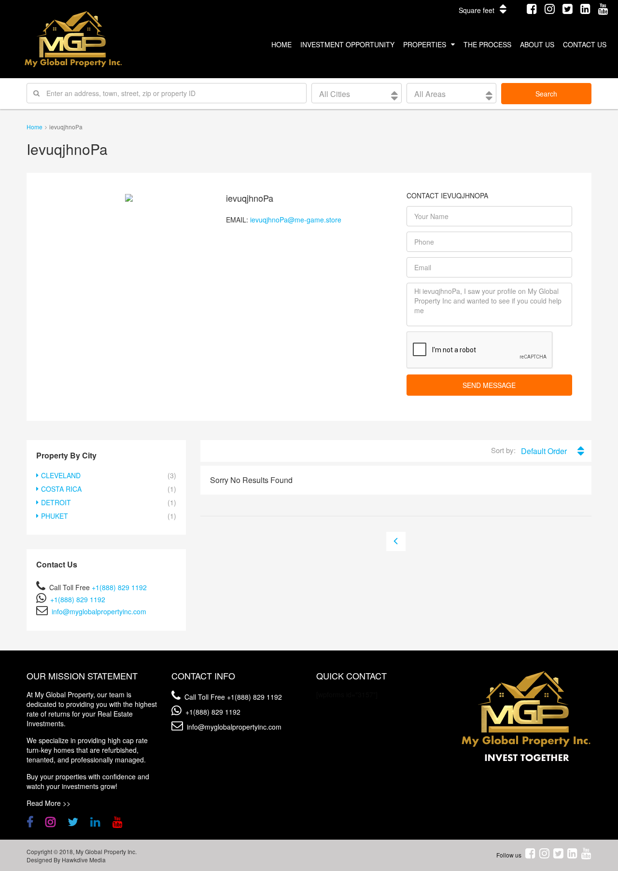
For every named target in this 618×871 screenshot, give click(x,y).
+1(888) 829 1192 (119, 587)
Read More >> (48, 803)
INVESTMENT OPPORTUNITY (347, 44)
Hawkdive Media (84, 860)
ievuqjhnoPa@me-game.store (295, 219)
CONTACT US (584, 44)
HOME (281, 44)
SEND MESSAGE (489, 385)
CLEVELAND (61, 475)
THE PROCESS (487, 44)
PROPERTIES (424, 44)
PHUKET (54, 516)
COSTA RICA (61, 489)
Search (546, 93)
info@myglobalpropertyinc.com (99, 611)
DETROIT (56, 502)
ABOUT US (537, 44)
